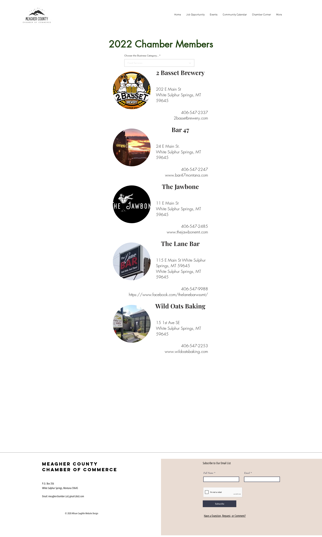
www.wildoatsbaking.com (186, 351)
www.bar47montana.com (186, 175)
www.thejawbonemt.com (187, 232)
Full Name (208, 473)
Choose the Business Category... (141, 55)
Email (247, 473)
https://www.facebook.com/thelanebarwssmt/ (168, 294)
